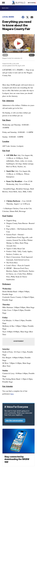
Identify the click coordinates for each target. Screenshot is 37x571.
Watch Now (31, 2)
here (12, 394)
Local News (8, 17)
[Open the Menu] (3, 3)
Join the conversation (14, 421)
